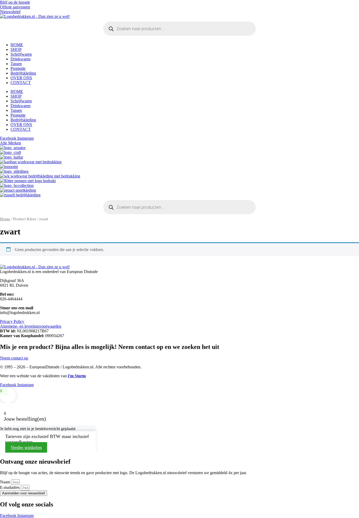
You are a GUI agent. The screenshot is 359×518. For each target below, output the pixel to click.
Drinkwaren (20, 59)
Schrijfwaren (21, 54)
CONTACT (21, 82)
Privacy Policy (12, 321)
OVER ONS (21, 78)
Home (5, 219)
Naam (5, 482)
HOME (17, 45)
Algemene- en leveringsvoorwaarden (30, 326)
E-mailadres (10, 487)
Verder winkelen (26, 447)
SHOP (16, 49)
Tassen (16, 63)
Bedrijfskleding (23, 73)
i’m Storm (77, 376)
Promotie (18, 68)
